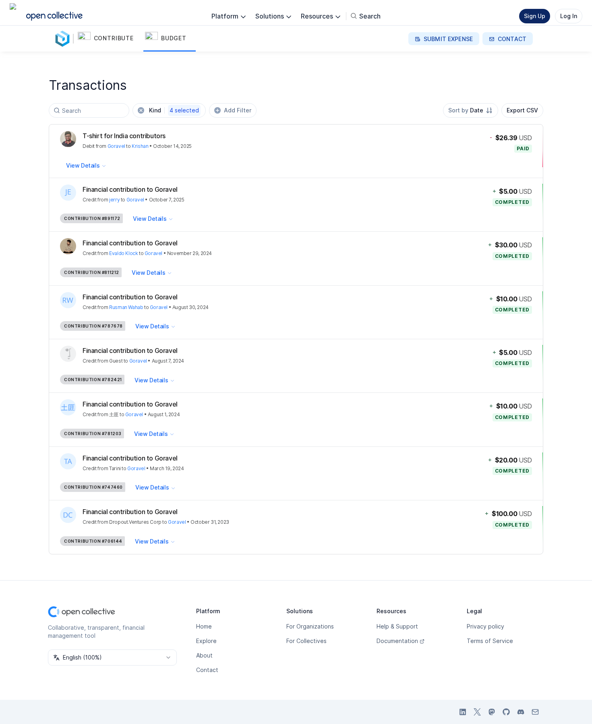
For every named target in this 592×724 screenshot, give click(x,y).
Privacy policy (485, 626)
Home (204, 626)
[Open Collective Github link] (506, 712)
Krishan (140, 146)
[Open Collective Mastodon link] (491, 712)
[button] (109, 39)
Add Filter (237, 110)
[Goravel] (64, 39)
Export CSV (522, 110)
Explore (206, 640)
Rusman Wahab (126, 307)
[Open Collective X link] (477, 712)
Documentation (397, 640)
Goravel (116, 146)
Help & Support (397, 626)
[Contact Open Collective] (535, 712)
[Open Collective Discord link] (520, 712)
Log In (568, 15)
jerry (114, 200)
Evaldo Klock (123, 253)
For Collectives (306, 640)
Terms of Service (490, 640)
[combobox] (470, 110)
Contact (207, 669)
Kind (174, 110)
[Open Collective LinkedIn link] (462, 712)
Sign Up (534, 15)
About (204, 655)
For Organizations (310, 626)
